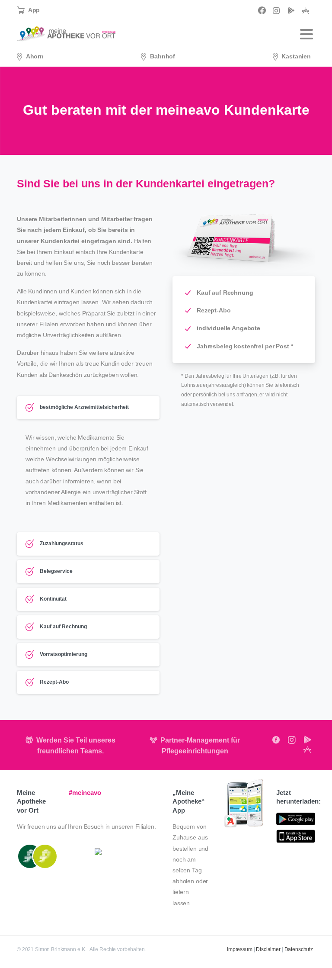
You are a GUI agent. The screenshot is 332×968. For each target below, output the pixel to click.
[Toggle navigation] (306, 34)
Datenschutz (298, 949)
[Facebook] (262, 10)
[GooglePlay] (291, 10)
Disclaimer (268, 949)
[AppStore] (305, 10)
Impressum (239, 949)
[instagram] (276, 10)
